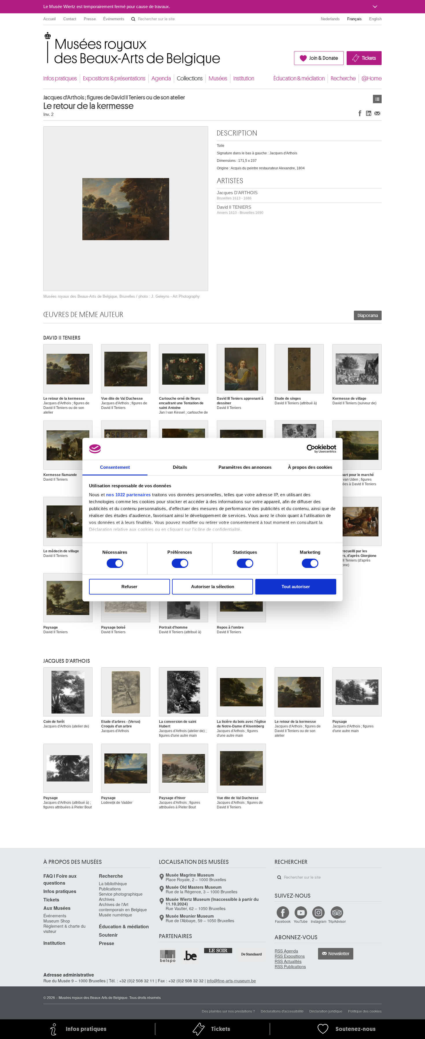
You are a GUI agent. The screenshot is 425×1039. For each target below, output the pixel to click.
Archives (106, 899)
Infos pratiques (60, 78)
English (375, 19)
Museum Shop (56, 920)
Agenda (161, 78)
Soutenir (108, 934)
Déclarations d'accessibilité (282, 1010)
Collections (190, 78)
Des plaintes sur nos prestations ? (228, 1010)
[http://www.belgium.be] (190, 956)
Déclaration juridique (325, 1010)
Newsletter (339, 953)
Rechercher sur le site (133, 19)
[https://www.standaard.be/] (251, 954)
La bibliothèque (113, 883)
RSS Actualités (288, 961)
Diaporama (368, 315)
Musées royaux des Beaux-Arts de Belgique (43, 37)
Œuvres (377, 99)
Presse (90, 19)
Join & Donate (323, 58)
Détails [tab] (180, 467)
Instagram (318, 921)
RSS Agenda (286, 950)
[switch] (180, 563)
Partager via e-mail (377, 113)
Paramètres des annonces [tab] (245, 467)
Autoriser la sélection (212, 586)
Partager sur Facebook (360, 113)
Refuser (129, 586)
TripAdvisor (337, 921)
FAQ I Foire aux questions (60, 879)
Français (354, 19)
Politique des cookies (365, 1010)
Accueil (49, 19)
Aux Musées (57, 908)
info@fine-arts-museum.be (231, 981)
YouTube (301, 921)
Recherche (343, 78)
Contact (69, 19)
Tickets (369, 58)
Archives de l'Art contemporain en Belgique (123, 907)
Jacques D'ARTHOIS (237, 195)
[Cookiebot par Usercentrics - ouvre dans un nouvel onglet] (311, 449)
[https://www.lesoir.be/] (218, 950)
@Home (372, 78)
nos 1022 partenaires (128, 494)
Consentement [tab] (115, 467)
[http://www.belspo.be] (168, 956)
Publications (110, 888)
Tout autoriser (296, 586)
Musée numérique (115, 914)
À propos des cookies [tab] (310, 467)
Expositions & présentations (114, 78)
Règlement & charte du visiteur (64, 928)
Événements (113, 19)
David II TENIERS (240, 210)
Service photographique (121, 894)
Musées (218, 78)
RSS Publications (290, 966)
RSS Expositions (290, 956)
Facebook (283, 921)
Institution (243, 78)
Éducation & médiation (299, 78)
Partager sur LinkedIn (368, 113)
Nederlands (330, 19)
